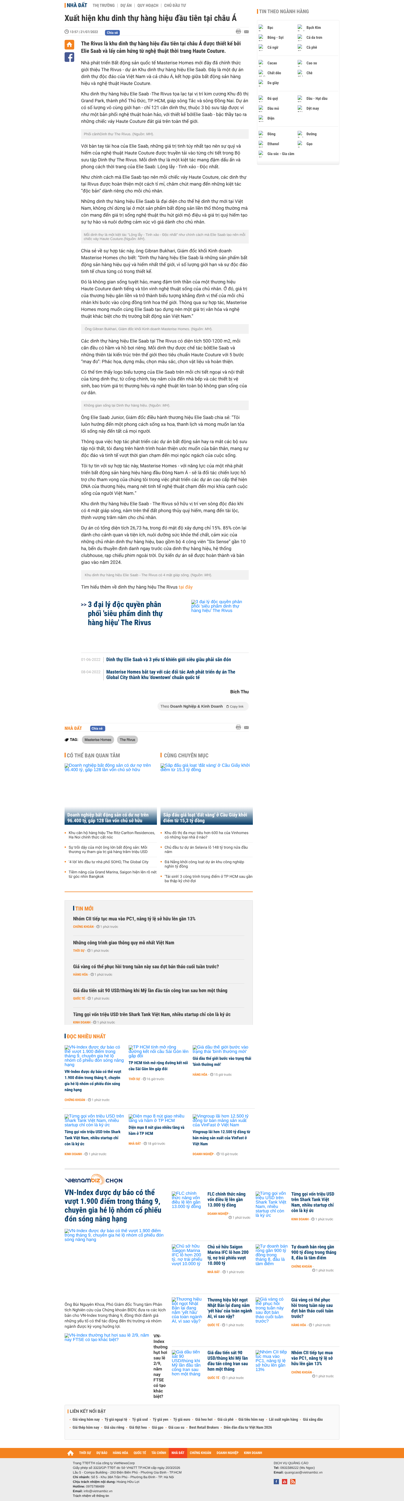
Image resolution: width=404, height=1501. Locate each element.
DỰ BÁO (101, 1453)
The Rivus (127, 739)
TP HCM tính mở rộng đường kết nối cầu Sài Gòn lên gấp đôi (158, 1065)
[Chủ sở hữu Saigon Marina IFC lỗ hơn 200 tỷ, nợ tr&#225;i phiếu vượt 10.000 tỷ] (188, 1255)
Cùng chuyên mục (186, 755)
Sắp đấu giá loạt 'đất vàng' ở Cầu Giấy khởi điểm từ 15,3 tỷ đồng (205, 818)
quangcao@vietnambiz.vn (303, 1472)
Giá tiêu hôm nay (251, 1420)
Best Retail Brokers (204, 1428)
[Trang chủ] (69, 44)
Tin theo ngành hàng (284, 12)
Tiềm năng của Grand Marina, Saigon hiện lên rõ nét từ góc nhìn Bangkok (112, 874)
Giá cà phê (225, 1420)
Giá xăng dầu (313, 1420)
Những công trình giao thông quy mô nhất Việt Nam (123, 943)
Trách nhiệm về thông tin (91, 1496)
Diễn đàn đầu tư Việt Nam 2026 (248, 1428)
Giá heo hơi (203, 1420)
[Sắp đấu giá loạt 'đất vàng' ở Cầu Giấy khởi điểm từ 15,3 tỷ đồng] (207, 794)
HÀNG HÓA (120, 1453)
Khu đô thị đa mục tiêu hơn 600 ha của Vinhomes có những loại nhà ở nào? (206, 835)
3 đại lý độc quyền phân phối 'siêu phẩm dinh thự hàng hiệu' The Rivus (125, 613)
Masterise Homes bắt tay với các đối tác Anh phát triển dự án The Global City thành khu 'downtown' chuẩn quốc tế (170, 674)
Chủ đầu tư (175, 5)
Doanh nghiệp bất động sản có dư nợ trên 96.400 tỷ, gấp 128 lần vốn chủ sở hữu (108, 818)
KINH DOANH (253, 1453)
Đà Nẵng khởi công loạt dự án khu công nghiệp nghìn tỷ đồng (204, 864)
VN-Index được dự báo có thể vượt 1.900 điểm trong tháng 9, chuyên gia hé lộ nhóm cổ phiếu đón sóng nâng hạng (93, 1080)
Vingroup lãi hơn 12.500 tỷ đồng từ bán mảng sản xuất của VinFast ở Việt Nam (221, 1137)
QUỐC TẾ (140, 1453)
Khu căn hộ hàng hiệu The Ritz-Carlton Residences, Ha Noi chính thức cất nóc (112, 835)
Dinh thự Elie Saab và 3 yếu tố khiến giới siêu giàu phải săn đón (168, 660)
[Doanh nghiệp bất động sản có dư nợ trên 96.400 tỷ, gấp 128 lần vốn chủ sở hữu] (111, 794)
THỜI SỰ (85, 1453)
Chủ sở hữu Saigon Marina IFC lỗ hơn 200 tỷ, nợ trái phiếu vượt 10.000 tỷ (227, 1255)
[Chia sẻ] (69, 57)
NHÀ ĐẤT (177, 1453)
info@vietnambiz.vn (98, 1491)
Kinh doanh (81, 1022)
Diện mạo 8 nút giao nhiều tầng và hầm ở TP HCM (156, 1130)
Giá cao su (176, 1428)
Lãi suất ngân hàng (283, 1420)
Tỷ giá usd (140, 1420)
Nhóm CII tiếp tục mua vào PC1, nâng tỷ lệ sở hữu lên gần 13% (134, 919)
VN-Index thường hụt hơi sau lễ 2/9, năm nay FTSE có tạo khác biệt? (160, 1366)
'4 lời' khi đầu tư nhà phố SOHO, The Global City (108, 862)
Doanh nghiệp (203, 1154)
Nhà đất (77, 5)
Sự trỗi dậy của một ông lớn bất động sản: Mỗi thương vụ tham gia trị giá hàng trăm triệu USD (108, 849)
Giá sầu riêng (114, 1428)
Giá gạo (157, 1428)
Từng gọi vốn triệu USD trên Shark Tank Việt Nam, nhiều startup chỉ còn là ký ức (152, 1014)
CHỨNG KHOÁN (200, 1453)
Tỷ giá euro (181, 1420)
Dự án (126, 5)
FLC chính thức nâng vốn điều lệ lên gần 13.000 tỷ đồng (226, 1199)
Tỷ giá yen (160, 1420)
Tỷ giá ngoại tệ (116, 1420)
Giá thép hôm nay (86, 1428)
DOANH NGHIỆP (227, 1453)
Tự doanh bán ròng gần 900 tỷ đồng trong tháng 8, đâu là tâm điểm (313, 1252)
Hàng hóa (80, 974)
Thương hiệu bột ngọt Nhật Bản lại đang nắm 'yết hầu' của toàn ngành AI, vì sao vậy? (229, 1308)
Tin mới (84, 908)
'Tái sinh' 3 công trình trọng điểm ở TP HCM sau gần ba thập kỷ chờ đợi (209, 878)
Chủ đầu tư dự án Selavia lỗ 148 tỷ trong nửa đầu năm (206, 849)
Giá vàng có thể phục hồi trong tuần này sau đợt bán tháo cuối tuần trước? (146, 967)
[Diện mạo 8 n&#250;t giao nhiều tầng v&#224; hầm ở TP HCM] (159, 1118)
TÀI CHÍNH (158, 1453)
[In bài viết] (240, 31)
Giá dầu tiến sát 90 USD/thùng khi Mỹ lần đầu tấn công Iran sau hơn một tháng (150, 991)
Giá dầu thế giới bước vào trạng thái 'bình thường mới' (222, 1061)
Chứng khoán (83, 927)
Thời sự (78, 951)
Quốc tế (79, 998)
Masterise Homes (98, 739)
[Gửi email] (246, 31)
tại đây (186, 587)
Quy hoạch (147, 5)
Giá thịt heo (138, 1428)
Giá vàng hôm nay (86, 1420)
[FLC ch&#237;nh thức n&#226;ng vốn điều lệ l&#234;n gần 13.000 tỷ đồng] (188, 1202)
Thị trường (104, 5)
